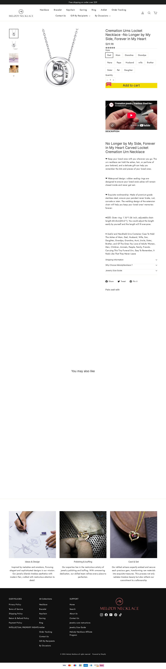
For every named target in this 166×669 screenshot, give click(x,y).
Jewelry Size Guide (113, 270)
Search (73, 609)
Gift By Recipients (79, 15)
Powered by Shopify (99, 654)
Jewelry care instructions (80, 622)
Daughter (128, 70)
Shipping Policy (15, 613)
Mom (118, 55)
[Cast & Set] (133, 534)
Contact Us (61, 15)
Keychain (70, 9)
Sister (109, 70)
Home (72, 604)
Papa (119, 62)
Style (107, 50)
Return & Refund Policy (19, 618)
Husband (130, 62)
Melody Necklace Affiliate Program (81, 633)
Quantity (109, 75)
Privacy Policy (15, 604)
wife (140, 62)
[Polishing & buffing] (83, 534)
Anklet (104, 9)
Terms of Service (16, 609)
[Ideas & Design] (32, 534)
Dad (109, 55)
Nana (109, 62)
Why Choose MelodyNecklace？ (119, 265)
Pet (118, 70)
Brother (150, 62)
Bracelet (57, 9)
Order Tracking (119, 9)
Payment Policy (15, 622)
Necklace (44, 9)
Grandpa (142, 55)
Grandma (129, 55)
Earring (83, 9)
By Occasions (102, 15)
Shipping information (114, 260)
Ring (94, 9)
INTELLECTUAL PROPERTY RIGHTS (22, 627)
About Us (73, 613)
